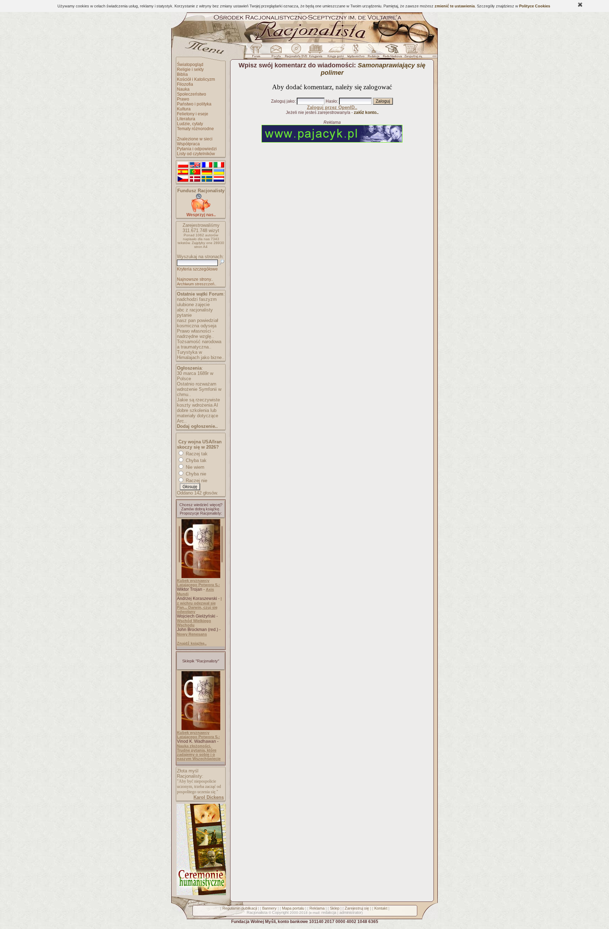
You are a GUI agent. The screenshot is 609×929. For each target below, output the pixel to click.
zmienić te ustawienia (455, 6)
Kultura (184, 109)
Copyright (280, 912)
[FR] (207, 165)
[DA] (195, 179)
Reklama (317, 908)
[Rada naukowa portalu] (391, 52)
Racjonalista (257, 912)
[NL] (219, 179)
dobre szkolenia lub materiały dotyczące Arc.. (197, 416)
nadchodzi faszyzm (197, 299)
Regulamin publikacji (239, 908)
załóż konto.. (366, 112)
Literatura (186, 118)
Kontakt (380, 908)
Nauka (183, 89)
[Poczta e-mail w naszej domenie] (276, 52)
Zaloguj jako (283, 101)
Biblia (182, 74)
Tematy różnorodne (195, 128)
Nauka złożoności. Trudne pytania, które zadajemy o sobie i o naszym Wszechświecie (199, 752)
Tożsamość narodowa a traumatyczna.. (199, 344)
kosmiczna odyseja (196, 325)
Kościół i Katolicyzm (196, 79)
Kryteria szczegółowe (197, 269)
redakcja (328, 912)
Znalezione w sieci (195, 138)
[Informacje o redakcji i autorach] (373, 52)
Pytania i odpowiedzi (197, 148)
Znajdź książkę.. (192, 643)
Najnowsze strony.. (195, 279)
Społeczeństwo (191, 94)
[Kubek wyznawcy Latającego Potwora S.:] (201, 576)
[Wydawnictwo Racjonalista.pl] (355, 52)
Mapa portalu (293, 908)
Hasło (331, 101)
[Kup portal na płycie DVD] (296, 52)
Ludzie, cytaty (190, 123)
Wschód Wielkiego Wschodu (194, 623)
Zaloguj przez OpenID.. (332, 107)
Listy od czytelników (196, 153)
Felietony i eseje (192, 113)
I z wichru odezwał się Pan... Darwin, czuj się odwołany (199, 605)
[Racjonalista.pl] (304, 41)
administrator (350, 912)
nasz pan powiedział (197, 320)
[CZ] (183, 179)
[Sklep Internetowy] (316, 52)
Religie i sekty (190, 69)
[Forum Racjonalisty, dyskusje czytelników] (258, 52)
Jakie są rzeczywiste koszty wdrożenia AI (198, 402)
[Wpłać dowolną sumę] (200, 210)
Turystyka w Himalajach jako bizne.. (200, 355)
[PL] (183, 165)
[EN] (195, 165)
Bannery (269, 908)
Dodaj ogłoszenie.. (197, 426)
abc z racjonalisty (195, 309)
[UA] (219, 172)
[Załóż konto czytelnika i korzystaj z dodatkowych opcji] (411, 52)
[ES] (183, 172)
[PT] (195, 172)
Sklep (334, 908)
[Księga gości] (336, 52)
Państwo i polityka (194, 104)
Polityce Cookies (534, 6)
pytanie (184, 315)
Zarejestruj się (357, 908)
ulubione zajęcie (193, 304)
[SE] (207, 179)
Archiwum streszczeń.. (196, 284)
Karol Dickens (208, 797)
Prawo (183, 99)
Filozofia (185, 84)
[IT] (219, 165)
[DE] (207, 172)
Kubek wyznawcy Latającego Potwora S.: (198, 582)
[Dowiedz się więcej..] (201, 893)
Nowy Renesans (192, 634)
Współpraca (188, 143)
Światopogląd (190, 64)
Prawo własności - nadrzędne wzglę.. (195, 333)
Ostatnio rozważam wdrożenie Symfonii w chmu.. (199, 389)
